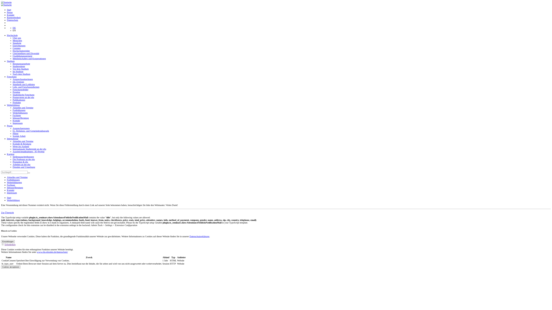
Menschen (17, 40)
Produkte (17, 102)
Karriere (10, 154)
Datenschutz (12, 20)
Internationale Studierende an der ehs (29, 149)
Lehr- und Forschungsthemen (26, 87)
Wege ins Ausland (21, 146)
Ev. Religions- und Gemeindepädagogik (31, 131)
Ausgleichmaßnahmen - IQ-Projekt (28, 151)
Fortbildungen (19, 110)
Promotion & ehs (20, 162)
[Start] (6, 2)
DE (14, 28)
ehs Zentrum (18, 82)
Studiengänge (19, 66)
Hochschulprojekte (21, 51)
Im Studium (18, 71)
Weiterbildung (13, 105)
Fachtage (17, 115)
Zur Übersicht (7, 212)
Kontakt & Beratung (22, 144)
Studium (11, 61)
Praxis (10, 126)
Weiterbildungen (20, 113)
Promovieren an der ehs (23, 97)
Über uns (17, 38)
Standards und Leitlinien (24, 84)
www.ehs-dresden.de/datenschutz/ (52, 252)
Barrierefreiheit (14, 17)
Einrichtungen (19, 45)
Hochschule (12, 35)
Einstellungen (8, 242)
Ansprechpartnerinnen (23, 79)
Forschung (12, 76)
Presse (10, 12)
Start (9, 10)
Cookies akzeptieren (10, 267)
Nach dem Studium (21, 74)
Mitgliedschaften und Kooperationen (29, 58)
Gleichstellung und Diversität (26, 53)
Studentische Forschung (23, 95)
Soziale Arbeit (19, 136)
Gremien (17, 48)
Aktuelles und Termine (23, 107)
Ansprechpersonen (21, 128)
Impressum (18, 123)
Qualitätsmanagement (22, 56)
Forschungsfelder (20, 89)
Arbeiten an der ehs (21, 164)
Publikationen (19, 100)
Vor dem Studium (21, 69)
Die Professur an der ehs (24, 159)
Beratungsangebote (21, 64)
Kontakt (10, 15)
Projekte (16, 92)
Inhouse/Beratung (21, 118)
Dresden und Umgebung (24, 167)
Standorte (17, 43)
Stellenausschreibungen (23, 157)
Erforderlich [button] (10, 244)
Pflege (15, 133)
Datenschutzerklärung (199, 236)
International (12, 138)
